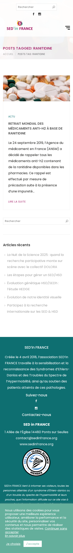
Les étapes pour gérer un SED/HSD (34, 275)
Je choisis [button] (13, 544)
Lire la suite (17, 201)
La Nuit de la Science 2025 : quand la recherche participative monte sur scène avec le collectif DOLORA (35, 260)
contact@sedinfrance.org (36, 438)
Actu (11, 116)
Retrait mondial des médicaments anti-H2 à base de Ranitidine (35, 128)
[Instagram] (39, 15)
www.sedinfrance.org (36, 444)
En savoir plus (15, 536)
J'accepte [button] (32, 544)
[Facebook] (33, 15)
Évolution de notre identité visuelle (34, 297)
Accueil (8, 54)
